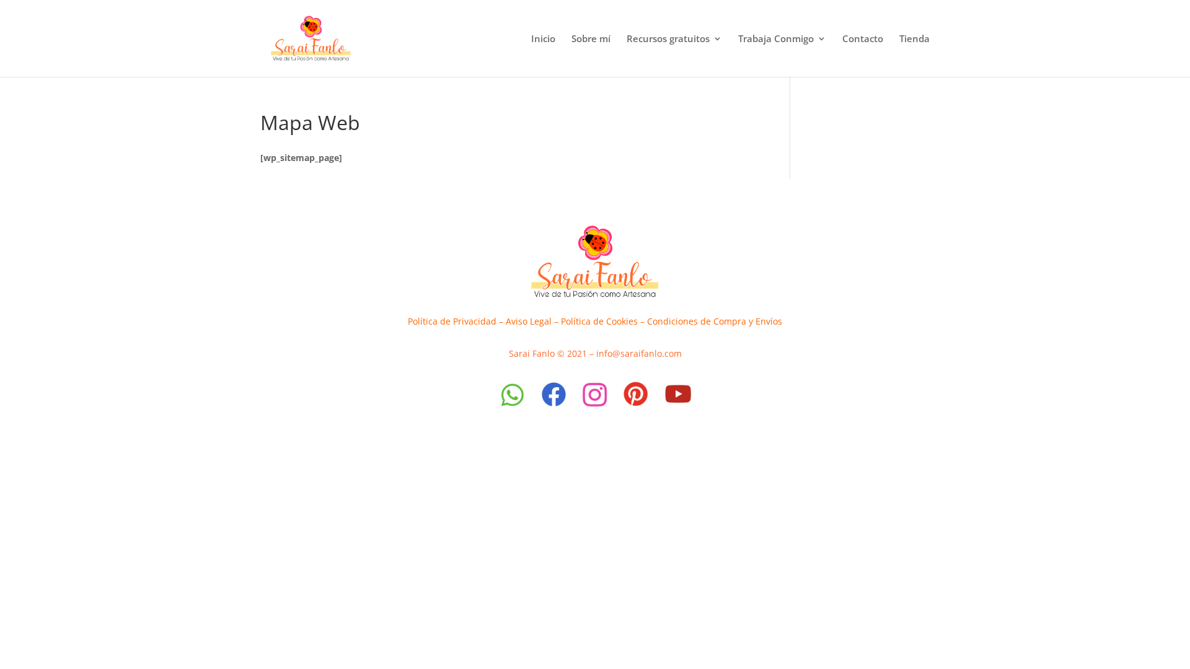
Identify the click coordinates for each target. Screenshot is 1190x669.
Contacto (862, 39)
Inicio (543, 39)
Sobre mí (590, 39)
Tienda (914, 39)
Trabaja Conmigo (776, 39)
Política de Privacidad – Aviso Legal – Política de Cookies (523, 321)
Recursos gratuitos (668, 39)
